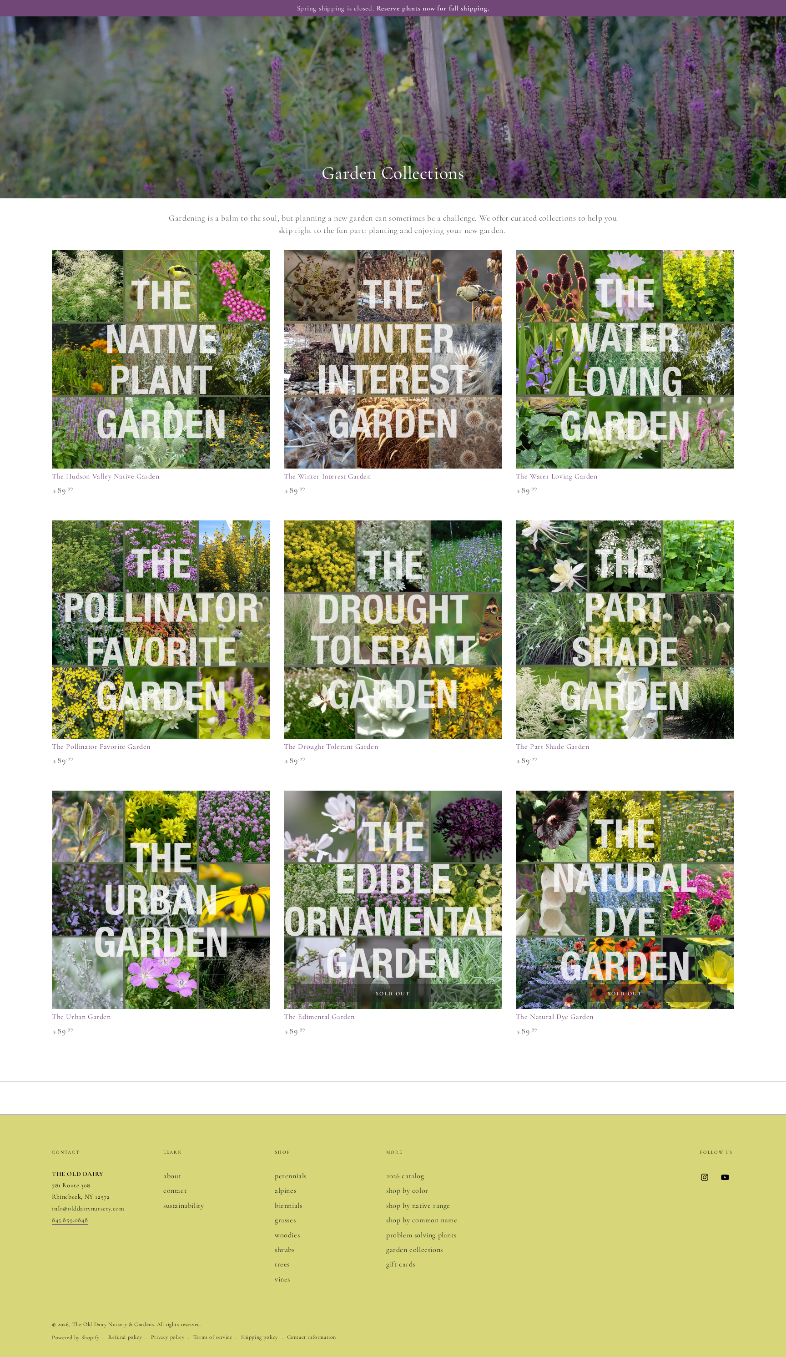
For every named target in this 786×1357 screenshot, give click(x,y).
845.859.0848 (70, 1220)
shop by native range (418, 1205)
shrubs (285, 1249)
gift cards (400, 1264)
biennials (288, 1205)
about (172, 1175)
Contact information (311, 1337)
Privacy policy (167, 1337)
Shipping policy (259, 1337)
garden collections (414, 1249)
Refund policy (125, 1337)
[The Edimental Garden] (393, 900)
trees (282, 1264)
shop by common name (421, 1220)
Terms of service (212, 1337)
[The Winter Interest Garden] (393, 359)
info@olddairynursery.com (88, 1208)
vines (282, 1279)
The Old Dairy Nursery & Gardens (113, 1324)
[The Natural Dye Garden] (625, 900)
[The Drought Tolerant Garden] (393, 629)
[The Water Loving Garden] (625, 359)
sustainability (183, 1205)
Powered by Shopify (76, 1337)
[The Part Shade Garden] (625, 629)
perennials (291, 1175)
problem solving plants (421, 1235)
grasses (285, 1220)
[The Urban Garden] (161, 900)
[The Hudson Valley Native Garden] (161, 359)
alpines (285, 1190)
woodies (287, 1235)
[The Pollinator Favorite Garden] (161, 629)
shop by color (407, 1190)
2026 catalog (405, 1175)
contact (174, 1190)
